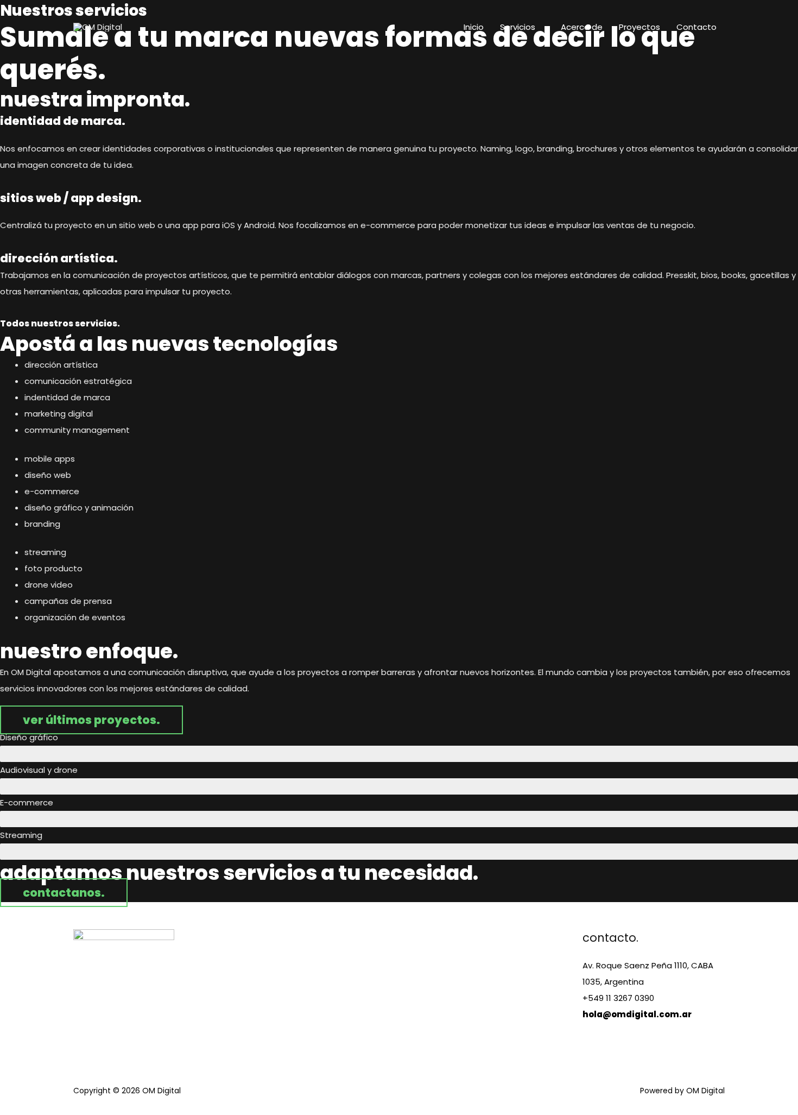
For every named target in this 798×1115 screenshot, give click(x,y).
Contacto (696, 27)
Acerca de (582, 27)
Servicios (517, 27)
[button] (91, 719)
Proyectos (639, 27)
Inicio (474, 27)
